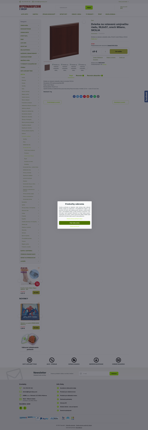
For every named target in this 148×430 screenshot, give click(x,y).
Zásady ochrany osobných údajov (75, 218)
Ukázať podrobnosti (74, 226)
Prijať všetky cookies (74, 223)
